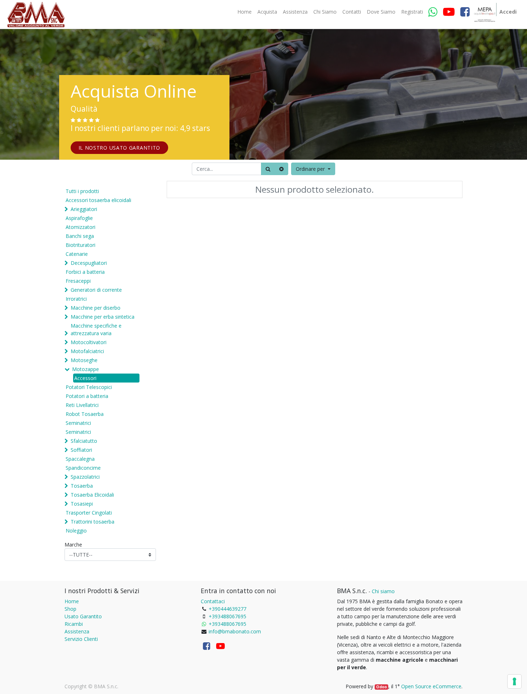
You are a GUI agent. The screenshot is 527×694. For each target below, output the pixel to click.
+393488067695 (227, 616)
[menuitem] (244, 12)
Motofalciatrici (87, 351)
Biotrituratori (80, 245)
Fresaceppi (78, 280)
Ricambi (74, 623)
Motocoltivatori (88, 342)
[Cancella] (281, 169)
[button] (313, 169)
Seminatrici (78, 422)
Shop (70, 608)
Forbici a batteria (85, 271)
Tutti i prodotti (82, 191)
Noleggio (76, 530)
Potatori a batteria (87, 396)
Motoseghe (84, 360)
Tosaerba (82, 485)
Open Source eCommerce (431, 686)
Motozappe (85, 369)
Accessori (85, 378)
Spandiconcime (83, 467)
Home (72, 601)
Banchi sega (80, 236)
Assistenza (77, 631)
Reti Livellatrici (82, 405)
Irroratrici (76, 298)
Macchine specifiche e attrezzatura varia (96, 329)
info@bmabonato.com (235, 631)
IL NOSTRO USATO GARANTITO (120, 147)
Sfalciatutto (84, 440)
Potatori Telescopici (89, 387)
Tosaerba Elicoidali (92, 494)
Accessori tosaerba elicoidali (98, 200)
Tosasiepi (82, 503)
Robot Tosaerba (85, 414)
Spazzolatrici (85, 476)
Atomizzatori (80, 227)
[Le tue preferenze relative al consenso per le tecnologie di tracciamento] (514, 681)
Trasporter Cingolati (89, 512)
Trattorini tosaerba (92, 521)
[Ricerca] (268, 169)
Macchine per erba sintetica (102, 316)
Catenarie (77, 253)
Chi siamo (383, 591)
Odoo (381, 686)
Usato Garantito (83, 616)
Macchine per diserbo (95, 307)
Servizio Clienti (81, 639)
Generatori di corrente (96, 289)
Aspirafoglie (79, 218)
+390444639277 (227, 608)
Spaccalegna (80, 458)
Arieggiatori (84, 209)
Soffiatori (81, 449)
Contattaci (213, 601)
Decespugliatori (89, 262)
